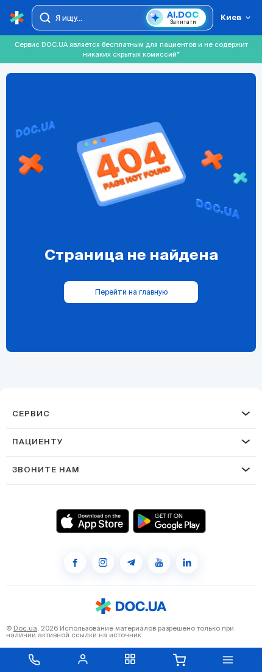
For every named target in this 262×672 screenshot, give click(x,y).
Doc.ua (25, 628)
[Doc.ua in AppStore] (92, 521)
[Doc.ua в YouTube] (159, 562)
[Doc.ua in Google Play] (169, 521)
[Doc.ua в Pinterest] (187, 562)
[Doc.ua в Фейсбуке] (75, 562)
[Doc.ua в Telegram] (131, 562)
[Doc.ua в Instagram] (103, 562)
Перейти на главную (131, 292)
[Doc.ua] (17, 18)
